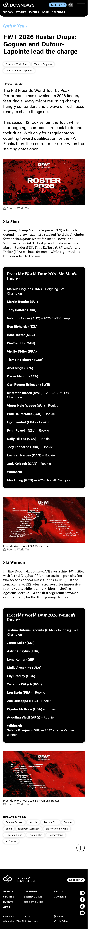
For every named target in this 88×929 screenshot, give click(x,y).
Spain (9, 828)
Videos (8, 12)
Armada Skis (51, 822)
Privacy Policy (9, 916)
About (58, 891)
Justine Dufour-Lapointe (19, 70)
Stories (21, 12)
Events (34, 12)
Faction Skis (35, 834)
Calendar (58, 12)
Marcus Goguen (43, 64)
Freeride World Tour (17, 64)
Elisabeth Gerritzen (28, 828)
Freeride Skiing (14, 834)
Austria (33, 822)
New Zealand (55, 834)
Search (70, 5)
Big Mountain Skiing (57, 828)
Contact (60, 896)
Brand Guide (33, 896)
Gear (45, 12)
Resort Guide (33, 902)
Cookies (61, 916)
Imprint (27, 916)
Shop (58, 5)
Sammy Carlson (14, 822)
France (68, 822)
